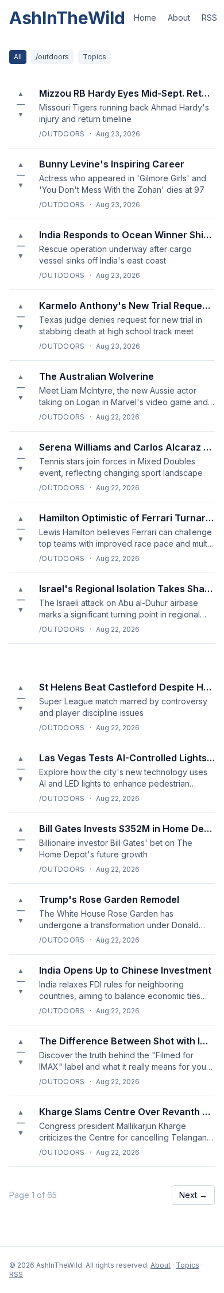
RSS (209, 17)
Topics (94, 56)
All (18, 56)
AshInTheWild (67, 17)
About (179, 17)
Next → (193, 1195)
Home (145, 17)
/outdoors (52, 56)
